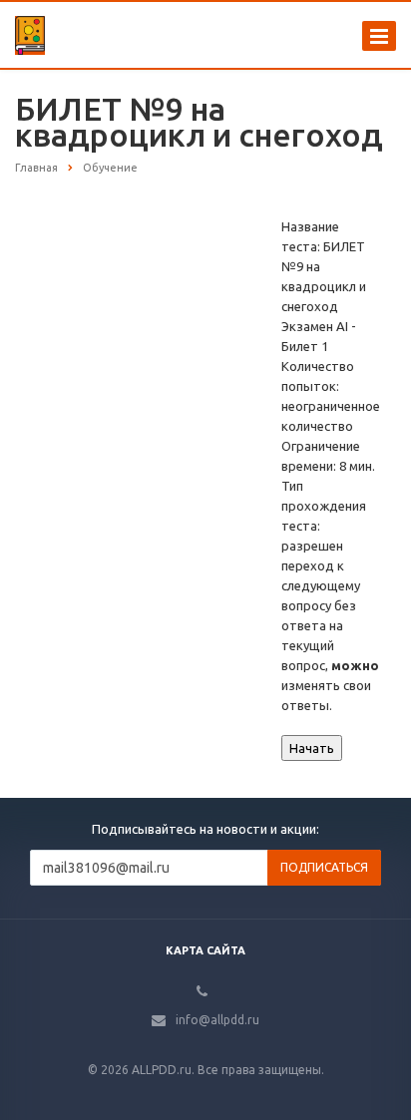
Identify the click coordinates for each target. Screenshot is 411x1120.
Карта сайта (205, 950)
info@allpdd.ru (217, 1019)
